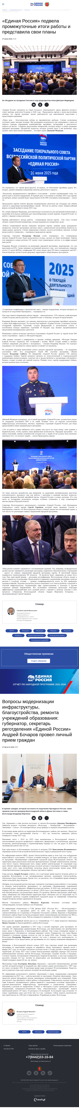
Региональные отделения (62, 1045)
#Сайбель (18, 635)
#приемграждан (53, 1032)
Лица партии (33, 1045)
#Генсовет (25, 630)
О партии (7, 1045)
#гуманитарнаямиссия (35, 635)
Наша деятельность (16, 10)
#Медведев (39, 630)
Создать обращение (38, 661)
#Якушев (53, 630)
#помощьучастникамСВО (39, 640)
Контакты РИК (9, 1049)
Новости (27, 10)
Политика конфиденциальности (39, 1086)
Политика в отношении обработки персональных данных (39, 1088)
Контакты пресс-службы (37, 1049)
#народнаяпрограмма (57, 635)
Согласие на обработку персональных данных (39, 1090)
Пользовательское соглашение (39, 1085)
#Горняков (67, 630)
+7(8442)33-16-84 (39, 1057)
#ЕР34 (12, 630)
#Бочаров (38, 1032)
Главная (4, 10)
